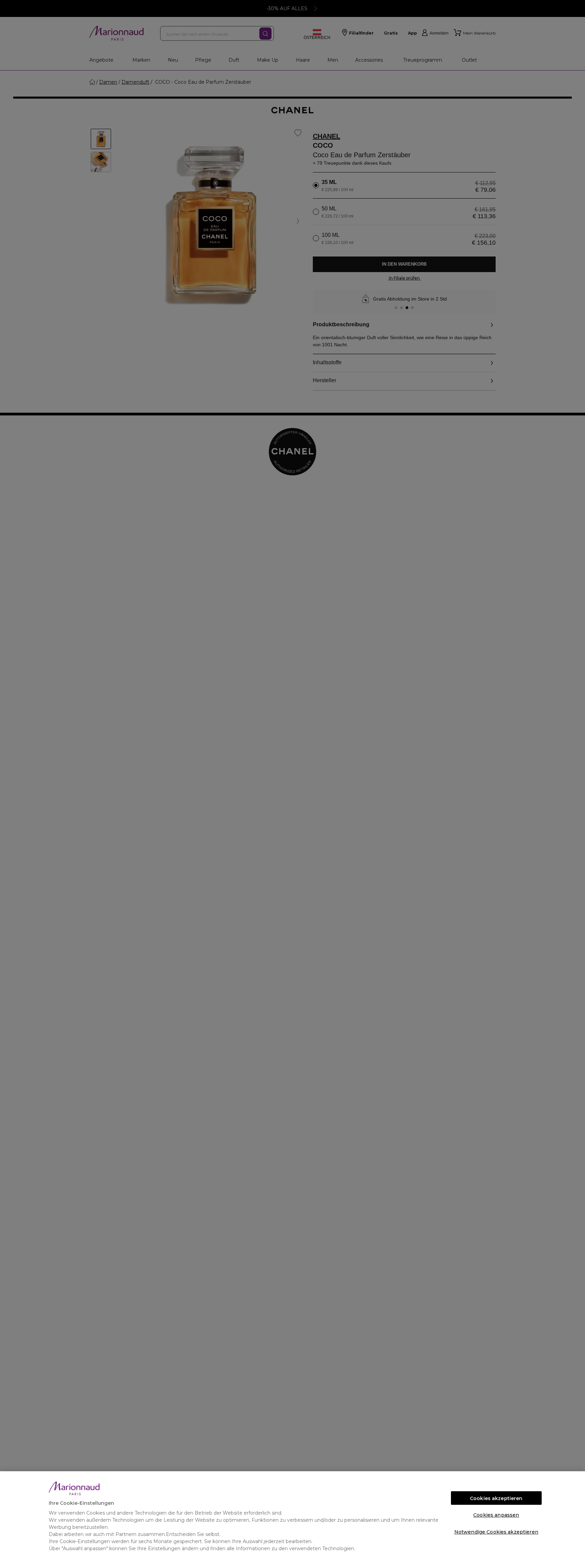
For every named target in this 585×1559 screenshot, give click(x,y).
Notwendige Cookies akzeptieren (496, 1532)
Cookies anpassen (496, 1515)
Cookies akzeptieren (496, 1498)
